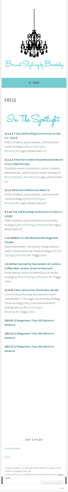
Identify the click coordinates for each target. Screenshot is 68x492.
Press (7, 457)
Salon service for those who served (36, 290)
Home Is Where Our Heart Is (32, 190)
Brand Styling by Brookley (20, 177)
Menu (36, 82)
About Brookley (12, 448)
